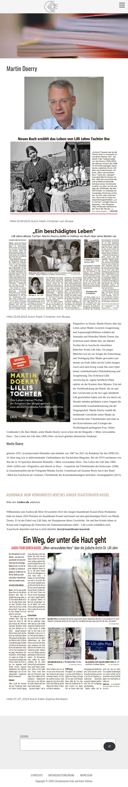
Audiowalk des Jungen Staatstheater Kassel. (58, 494)
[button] (123, 5)
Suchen (24, 736)
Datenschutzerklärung (61, 775)
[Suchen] (109, 746)
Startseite (37, 775)
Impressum (86, 775)
